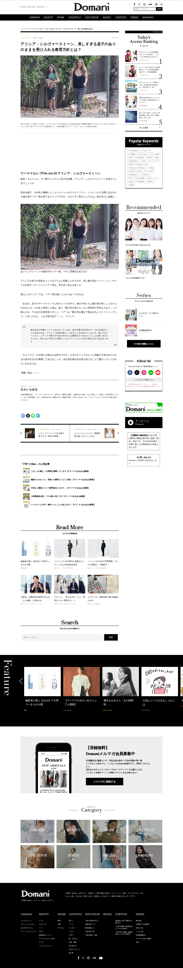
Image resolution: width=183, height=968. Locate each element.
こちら (35, 373)
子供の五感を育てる (92, 921)
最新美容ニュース (45, 935)
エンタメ (72, 928)
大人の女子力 (143, 154)
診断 (131, 164)
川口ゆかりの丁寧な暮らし (137, 168)
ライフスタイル (32, 29)
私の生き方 (72, 946)
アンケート (142, 421)
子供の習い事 (89, 931)
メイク (41, 921)
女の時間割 (140, 181)
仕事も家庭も (133, 161)
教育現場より (89, 928)
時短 (131, 181)
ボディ (41, 931)
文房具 (131, 185)
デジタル (61, 928)
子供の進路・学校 (91, 935)
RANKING (148, 17)
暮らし (71, 921)
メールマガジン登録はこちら (144, 380)
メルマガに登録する (104, 781)
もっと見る (143, 128)
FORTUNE (120, 17)
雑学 (59, 921)
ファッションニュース (28, 931)
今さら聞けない (134, 150)
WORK (60, 17)
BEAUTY (48, 17)
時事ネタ (151, 181)
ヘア (40, 928)
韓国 (151, 168)
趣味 (157, 157)
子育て (41, 29)
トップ (23, 29)
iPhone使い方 (133, 174)
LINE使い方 (146, 174)
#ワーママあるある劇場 (136, 178)
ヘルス (71, 931)
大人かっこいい (153, 178)
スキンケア (43, 924)
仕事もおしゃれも (142, 164)
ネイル (41, 942)
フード (71, 924)
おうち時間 (155, 154)
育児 (131, 157)
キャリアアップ (154, 161)
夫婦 (143, 161)
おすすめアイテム (27, 928)
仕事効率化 (140, 157)
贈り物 (71, 953)
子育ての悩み (49, 29)
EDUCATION (92, 17)
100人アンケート (75, 949)
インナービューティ (46, 946)
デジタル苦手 (149, 171)
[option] (42, 689)
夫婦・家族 (72, 942)
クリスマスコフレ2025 (47, 938)
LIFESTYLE (74, 17)
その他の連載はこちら (144, 343)
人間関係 (132, 154)
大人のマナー (147, 150)
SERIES (134, 17)
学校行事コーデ (90, 924)
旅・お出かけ (73, 938)
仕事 (59, 924)
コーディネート (26, 921)
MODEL (107, 17)
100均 (150, 157)
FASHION (35, 17)
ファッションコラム (27, 924)
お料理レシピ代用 (135, 171)
